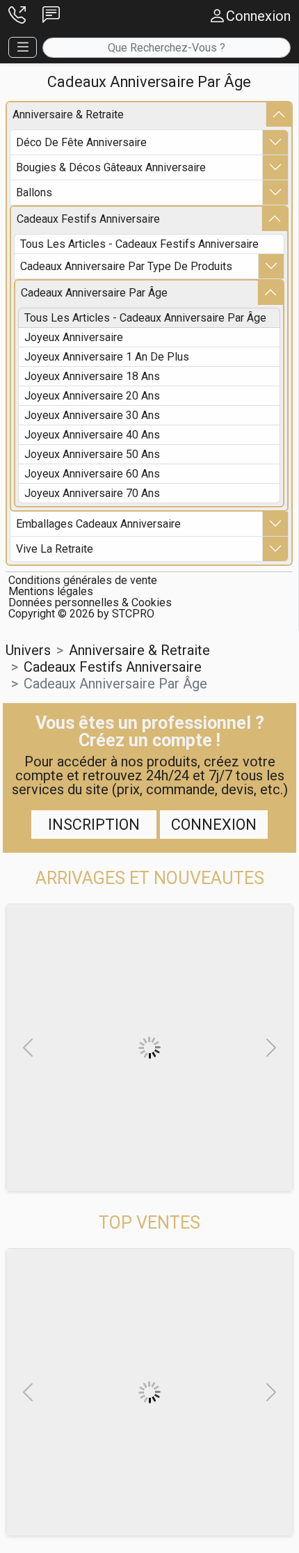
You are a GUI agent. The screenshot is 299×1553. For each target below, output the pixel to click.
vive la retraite (54, 548)
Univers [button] (28, 650)
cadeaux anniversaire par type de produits (126, 266)
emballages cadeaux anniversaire (98, 523)
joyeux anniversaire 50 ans (92, 454)
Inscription (94, 824)
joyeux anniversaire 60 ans (92, 473)
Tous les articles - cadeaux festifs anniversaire (139, 244)
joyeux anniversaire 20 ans (92, 395)
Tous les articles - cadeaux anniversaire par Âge (145, 317)
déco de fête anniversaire (81, 142)
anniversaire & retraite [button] (139, 650)
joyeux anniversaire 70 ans (92, 493)
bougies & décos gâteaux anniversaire (111, 167)
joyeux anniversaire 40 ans (92, 434)
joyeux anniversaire (73, 337)
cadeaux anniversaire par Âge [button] (115, 683)
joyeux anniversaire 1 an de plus (106, 356)
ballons (34, 192)
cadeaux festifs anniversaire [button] (113, 667)
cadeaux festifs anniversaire (88, 219)
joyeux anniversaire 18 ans (92, 376)
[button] (17, 16)
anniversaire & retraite (68, 114)
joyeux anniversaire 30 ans (92, 415)
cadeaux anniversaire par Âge (94, 292)
